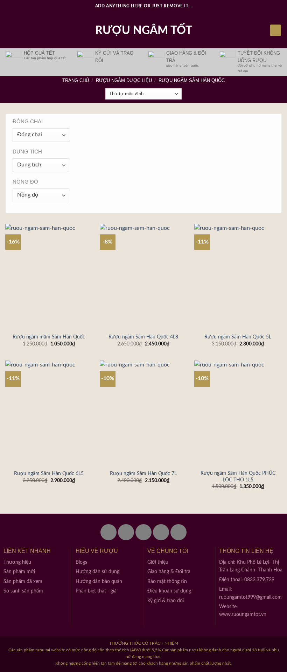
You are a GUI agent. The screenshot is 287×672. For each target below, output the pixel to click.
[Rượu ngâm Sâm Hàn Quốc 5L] (238, 276)
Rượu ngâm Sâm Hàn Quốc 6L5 (49, 473)
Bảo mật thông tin (167, 581)
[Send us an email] (143, 532)
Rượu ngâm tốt (143, 30)
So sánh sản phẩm (23, 591)
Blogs (81, 562)
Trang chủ (75, 80)
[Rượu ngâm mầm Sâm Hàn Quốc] (49, 276)
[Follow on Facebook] (108, 532)
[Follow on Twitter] (126, 532)
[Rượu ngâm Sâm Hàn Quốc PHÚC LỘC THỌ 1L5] (238, 413)
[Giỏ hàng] (275, 30)
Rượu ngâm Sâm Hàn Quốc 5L (237, 337)
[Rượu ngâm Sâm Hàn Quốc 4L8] (143, 276)
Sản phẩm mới (19, 571)
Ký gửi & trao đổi (165, 600)
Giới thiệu (157, 562)
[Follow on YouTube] (178, 532)
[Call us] (161, 532)
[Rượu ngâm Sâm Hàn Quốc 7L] (143, 413)
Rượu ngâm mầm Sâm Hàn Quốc (49, 337)
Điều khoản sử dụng (169, 591)
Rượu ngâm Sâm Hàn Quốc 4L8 (143, 337)
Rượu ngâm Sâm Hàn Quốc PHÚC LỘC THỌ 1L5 (238, 476)
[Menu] (9, 30)
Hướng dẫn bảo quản (99, 581)
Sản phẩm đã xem (23, 581)
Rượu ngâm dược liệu (124, 80)
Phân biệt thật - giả (96, 591)
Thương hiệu (17, 562)
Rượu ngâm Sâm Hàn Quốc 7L (143, 473)
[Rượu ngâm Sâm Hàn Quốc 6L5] (49, 413)
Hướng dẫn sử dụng (97, 571)
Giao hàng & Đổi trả (168, 571)
